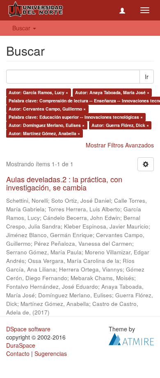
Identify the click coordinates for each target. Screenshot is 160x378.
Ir (147, 76)
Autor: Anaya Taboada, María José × (112, 92)
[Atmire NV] (131, 338)
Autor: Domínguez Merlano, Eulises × (47, 125)
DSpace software (28, 329)
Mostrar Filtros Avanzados (120, 145)
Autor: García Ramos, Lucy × (38, 92)
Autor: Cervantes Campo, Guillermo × (47, 109)
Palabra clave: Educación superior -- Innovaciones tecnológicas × (76, 117)
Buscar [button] (22, 28)
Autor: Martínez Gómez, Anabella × (44, 133)
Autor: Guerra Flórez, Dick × (120, 125)
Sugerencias (50, 353)
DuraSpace (20, 345)
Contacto (18, 353)
